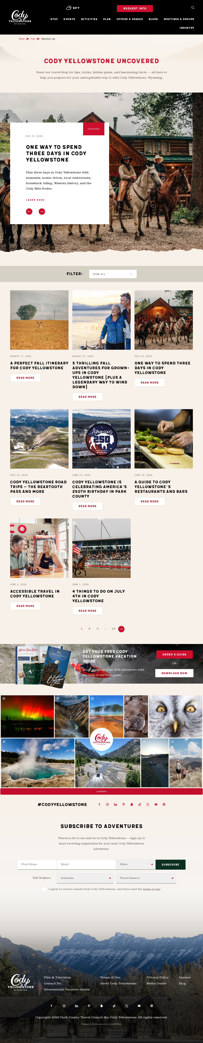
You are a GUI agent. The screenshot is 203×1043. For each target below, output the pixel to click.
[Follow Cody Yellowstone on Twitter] (147, 804)
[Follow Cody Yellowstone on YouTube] (155, 804)
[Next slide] (42, 211)
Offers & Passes (130, 19)
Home (22, 38)
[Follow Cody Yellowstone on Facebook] (99, 804)
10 (113, 629)
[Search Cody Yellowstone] (192, 7)
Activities (89, 19)
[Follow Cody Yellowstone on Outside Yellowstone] (164, 804)
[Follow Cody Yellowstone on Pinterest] (123, 804)
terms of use (151, 889)
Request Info (134, 8)
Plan (107, 19)
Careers (185, 977)
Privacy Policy (158, 977)
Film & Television (57, 977)
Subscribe (170, 864)
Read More (25, 378)
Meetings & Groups (179, 19)
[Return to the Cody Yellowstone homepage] (20, 17)
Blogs (153, 19)
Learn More (35, 200)
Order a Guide (174, 654)
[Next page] (121, 629)
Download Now (174, 673)
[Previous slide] (29, 211)
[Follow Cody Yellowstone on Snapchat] (131, 804)
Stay (54, 19)
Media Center (157, 983)
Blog (182, 983)
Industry (187, 27)
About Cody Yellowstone (118, 983)
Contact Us (52, 983)
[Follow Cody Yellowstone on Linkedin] (115, 804)
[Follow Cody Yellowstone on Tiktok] (139, 804)
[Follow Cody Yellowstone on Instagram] (107, 804)
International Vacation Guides (67, 989)
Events (69, 19)
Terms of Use (110, 977)
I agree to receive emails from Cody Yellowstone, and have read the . (105, 889)
